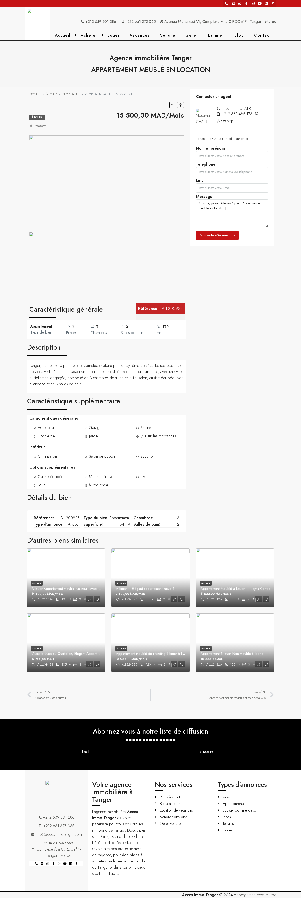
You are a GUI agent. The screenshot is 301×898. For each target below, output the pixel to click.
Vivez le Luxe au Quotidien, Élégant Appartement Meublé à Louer (81, 653)
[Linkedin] (266, 3)
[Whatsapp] (239, 3)
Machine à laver (102, 477)
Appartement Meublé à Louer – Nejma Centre (235, 588)
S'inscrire (207, 751)
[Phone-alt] (226, 3)
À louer (37, 117)
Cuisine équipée (50, 477)
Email (201, 181)
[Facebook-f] (246, 3)
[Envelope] (233, 3)
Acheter (89, 35)
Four (41, 485)
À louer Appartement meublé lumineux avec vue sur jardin (74, 588)
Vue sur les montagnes (158, 436)
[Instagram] (253, 3)
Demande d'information (217, 235)
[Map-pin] (272, 3)
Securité (146, 456)
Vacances (140, 35)
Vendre (167, 35)
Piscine (145, 428)
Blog (239, 35)
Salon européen (102, 456)
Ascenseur (46, 428)
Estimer (216, 35)
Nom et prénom (210, 149)
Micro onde (98, 485)
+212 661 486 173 (236, 114)
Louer (114, 35)
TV (142, 477)
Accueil (63, 35)
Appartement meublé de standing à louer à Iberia (152, 653)
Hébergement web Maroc (255, 895)
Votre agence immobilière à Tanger (112, 792)
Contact (262, 35)
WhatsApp (225, 121)
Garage (95, 428)
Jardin (93, 436)
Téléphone (206, 165)
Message (204, 197)
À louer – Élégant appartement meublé (145, 588)
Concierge (46, 436)
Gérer (191, 35)
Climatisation (47, 456)
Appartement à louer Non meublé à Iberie (232, 653)
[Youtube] (259, 3)
